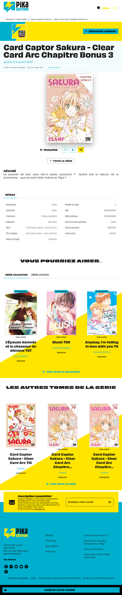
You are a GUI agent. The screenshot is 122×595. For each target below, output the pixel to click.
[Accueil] (16, 7)
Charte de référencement (99, 577)
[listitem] (6, 566)
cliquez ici (39, 509)
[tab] (10, 194)
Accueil (9, 19)
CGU (33, 577)
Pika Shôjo (21, 19)
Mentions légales (18, 577)
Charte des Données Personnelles (60, 577)
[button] (100, 31)
